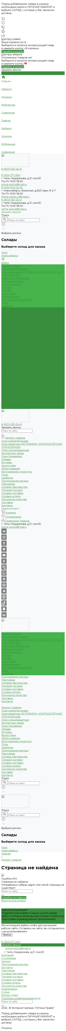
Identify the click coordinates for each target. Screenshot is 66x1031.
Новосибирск (9, 255)
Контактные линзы (12, 281)
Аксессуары (8, 293)
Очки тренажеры (11, 284)
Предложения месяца (14, 382)
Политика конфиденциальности (20, 998)
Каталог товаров (11, 339)
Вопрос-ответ (9, 995)
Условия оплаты (11, 324)
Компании (7, 955)
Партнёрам (8, 385)
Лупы (4, 302)
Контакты (7, 407)
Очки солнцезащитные (15, 278)
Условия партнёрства (14, 315)
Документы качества (14, 327)
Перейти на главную (13, 897)
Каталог (6, 961)
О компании (8, 958)
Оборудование (10, 296)
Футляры (6, 290)
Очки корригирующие (14, 269)
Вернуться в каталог (13, 900)
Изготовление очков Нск (16, 299)
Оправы (6, 287)
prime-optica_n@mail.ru (15, 196)
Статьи (5, 992)
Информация (9, 989)
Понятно (7, 934)
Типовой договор (12, 318)
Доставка (7, 404)
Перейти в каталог (12, 51)
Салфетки (7, 305)
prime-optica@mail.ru (14, 184)
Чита (4, 252)
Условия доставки (12, 321)
